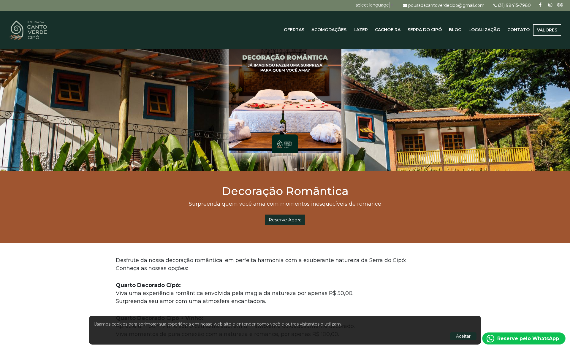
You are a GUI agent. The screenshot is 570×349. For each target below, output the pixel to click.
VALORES (547, 30)
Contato (518, 29)
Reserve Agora (285, 220)
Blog (455, 29)
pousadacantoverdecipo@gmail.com (446, 5)
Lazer (361, 29)
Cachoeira (387, 29)
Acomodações (328, 29)
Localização (484, 29)
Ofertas (294, 29)
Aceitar (463, 336)
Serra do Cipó (425, 29)
